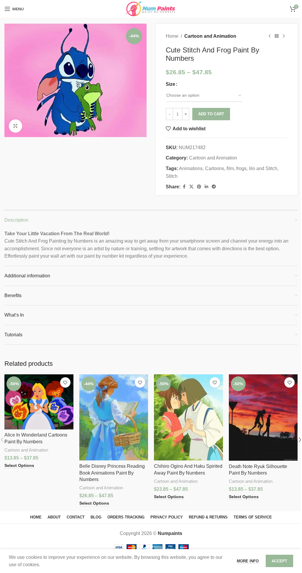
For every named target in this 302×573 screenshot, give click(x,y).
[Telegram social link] (214, 187)
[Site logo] (151, 8)
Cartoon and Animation (210, 36)
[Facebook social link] (184, 187)
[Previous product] (269, 36)
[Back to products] (276, 36)
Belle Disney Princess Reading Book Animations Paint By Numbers (112, 473)
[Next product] (283, 36)
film (230, 168)
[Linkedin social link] (206, 187)
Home (172, 36)
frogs (241, 168)
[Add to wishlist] (65, 382)
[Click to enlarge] (15, 126)
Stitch (172, 176)
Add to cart (211, 114)
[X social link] (191, 187)
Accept (279, 561)
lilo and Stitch (263, 168)
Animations (191, 168)
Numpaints (170, 533)
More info (248, 561)
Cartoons (214, 168)
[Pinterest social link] (199, 187)
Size (170, 84)
